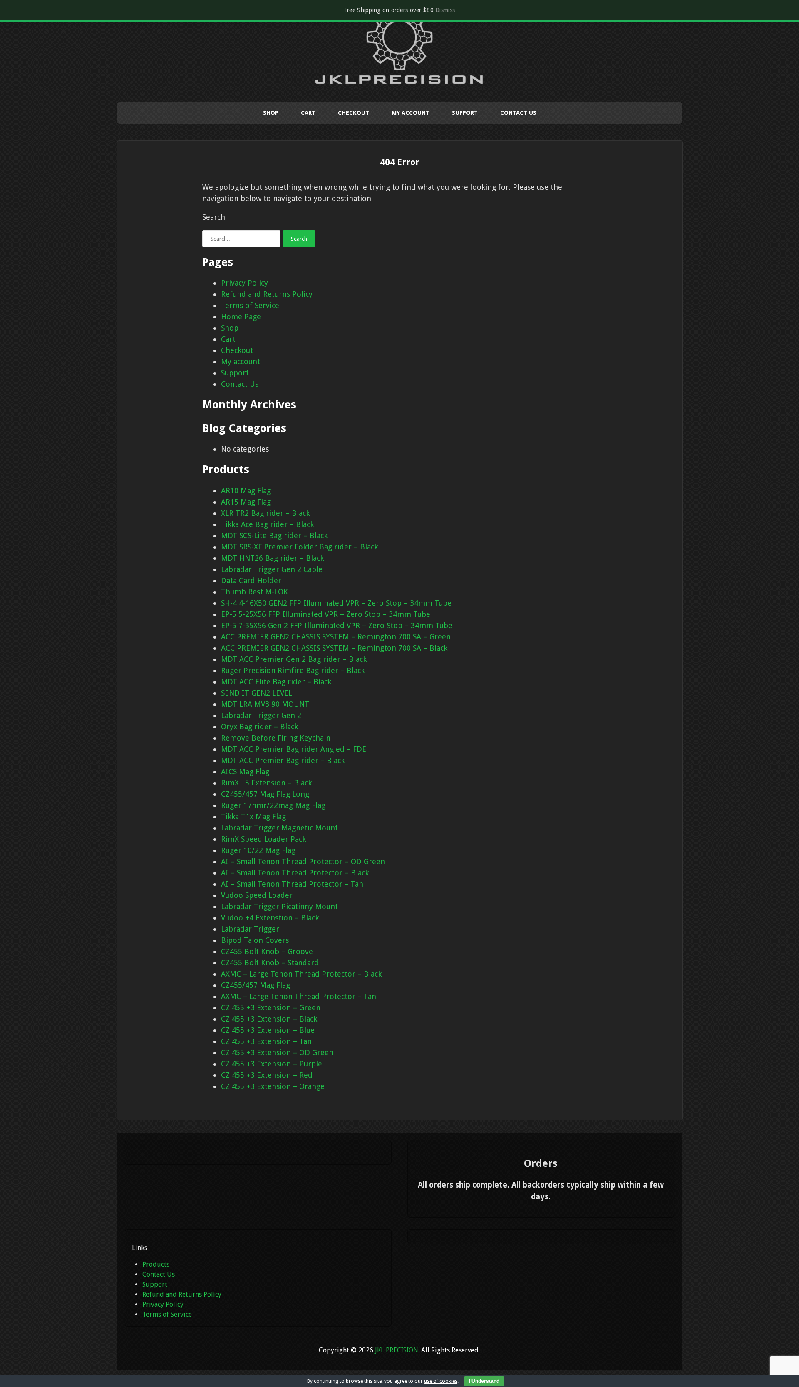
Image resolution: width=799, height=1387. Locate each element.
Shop (270, 112)
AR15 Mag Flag (246, 501)
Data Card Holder (251, 580)
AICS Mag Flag (245, 771)
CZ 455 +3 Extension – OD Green (277, 1052)
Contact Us (518, 112)
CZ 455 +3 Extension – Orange (273, 1086)
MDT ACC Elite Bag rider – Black (276, 681)
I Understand (484, 1381)
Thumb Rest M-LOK (254, 591)
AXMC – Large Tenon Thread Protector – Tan (298, 996)
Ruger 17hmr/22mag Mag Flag (273, 805)
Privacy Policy (244, 282)
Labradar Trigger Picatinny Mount (279, 906)
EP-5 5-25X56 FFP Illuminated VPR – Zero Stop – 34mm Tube (325, 614)
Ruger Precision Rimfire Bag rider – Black (293, 670)
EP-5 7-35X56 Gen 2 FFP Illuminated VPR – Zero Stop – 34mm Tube (336, 625)
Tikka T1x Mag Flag (253, 816)
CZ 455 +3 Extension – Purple (271, 1063)
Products (155, 1264)
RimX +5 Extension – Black (266, 782)
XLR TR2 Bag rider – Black (265, 513)
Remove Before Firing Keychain (275, 737)
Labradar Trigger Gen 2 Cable (272, 569)
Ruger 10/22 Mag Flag (258, 850)
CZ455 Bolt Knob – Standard (270, 962)
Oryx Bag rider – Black (259, 726)
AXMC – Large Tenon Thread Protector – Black (301, 973)
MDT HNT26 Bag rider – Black (272, 558)
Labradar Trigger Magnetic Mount (279, 827)
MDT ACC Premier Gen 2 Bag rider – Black (294, 659)
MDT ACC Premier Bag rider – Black (283, 760)
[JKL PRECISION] (399, 76)
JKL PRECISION (396, 1350)
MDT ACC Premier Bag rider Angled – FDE (293, 749)
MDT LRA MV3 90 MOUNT (265, 704)
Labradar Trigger (250, 929)
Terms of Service (250, 305)
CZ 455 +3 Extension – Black (269, 1018)
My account (410, 112)
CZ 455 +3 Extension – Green (270, 1007)
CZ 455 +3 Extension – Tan (266, 1041)
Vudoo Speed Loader (257, 895)
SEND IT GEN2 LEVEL (256, 693)
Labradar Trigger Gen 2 (261, 715)
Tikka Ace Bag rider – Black (267, 524)
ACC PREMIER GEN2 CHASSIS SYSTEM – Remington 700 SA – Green (336, 636)
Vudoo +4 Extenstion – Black (270, 917)
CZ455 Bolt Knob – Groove (267, 951)
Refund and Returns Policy (267, 294)
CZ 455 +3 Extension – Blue (268, 1030)
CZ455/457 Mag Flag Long (265, 794)
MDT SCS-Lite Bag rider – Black (274, 535)
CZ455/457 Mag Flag (255, 985)
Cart (308, 112)
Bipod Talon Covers (255, 940)
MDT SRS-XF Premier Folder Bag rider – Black (299, 546)
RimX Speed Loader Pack (263, 839)
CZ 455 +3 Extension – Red (267, 1075)
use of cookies (440, 1381)
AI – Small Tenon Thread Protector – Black (295, 872)
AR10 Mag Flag (246, 490)
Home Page (241, 316)
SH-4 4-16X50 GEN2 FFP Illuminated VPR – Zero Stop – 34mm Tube (336, 603)
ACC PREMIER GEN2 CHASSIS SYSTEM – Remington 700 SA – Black (334, 648)
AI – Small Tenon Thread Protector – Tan (292, 884)
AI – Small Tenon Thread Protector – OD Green (303, 861)
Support (465, 112)
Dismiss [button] (445, 10)
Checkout (353, 112)
